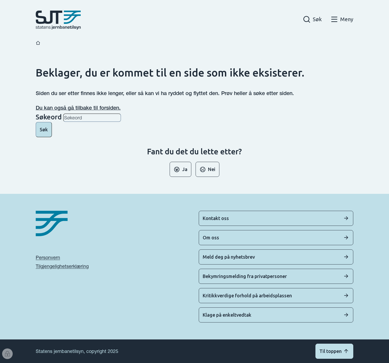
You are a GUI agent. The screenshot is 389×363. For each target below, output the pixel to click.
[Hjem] (38, 43)
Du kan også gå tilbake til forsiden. (78, 108)
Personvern (48, 257)
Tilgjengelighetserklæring (62, 266)
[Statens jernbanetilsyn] (58, 20)
